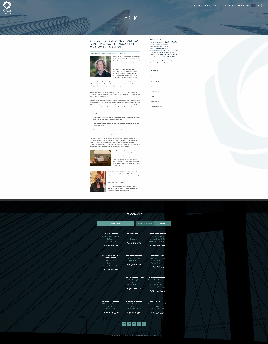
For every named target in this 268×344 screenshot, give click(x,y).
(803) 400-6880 (135, 265)
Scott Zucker (175, 61)
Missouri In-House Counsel (163, 59)
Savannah (170, 61)
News (119, 54)
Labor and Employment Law (155, 57)
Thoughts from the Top (157, 107)
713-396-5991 (158, 312)
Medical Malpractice (153, 58)
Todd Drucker (152, 65)
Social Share (123, 54)
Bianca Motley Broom (158, 44)
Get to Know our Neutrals (157, 92)
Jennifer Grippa (168, 54)
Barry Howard (152, 44)
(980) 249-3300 (112, 312)
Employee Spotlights (156, 82)
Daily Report (163, 50)
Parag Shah (161, 61)
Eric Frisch (167, 52)
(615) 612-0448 (158, 291)
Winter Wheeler (163, 65)
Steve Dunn (157, 63)
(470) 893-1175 (112, 245)
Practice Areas (217, 6)
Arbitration (206, 6)
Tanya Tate (166, 63)
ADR (151, 40)
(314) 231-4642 (112, 269)
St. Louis (152, 63)
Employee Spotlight (153, 52)
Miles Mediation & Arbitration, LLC (124, 335)
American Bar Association (156, 42)
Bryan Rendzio (165, 44)
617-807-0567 (135, 243)
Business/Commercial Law (155, 46)
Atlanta (174, 42)
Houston (152, 54)
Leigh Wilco (164, 56)
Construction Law (164, 48)
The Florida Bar (171, 63)
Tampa (162, 63)
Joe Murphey (175, 54)
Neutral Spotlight (154, 61)
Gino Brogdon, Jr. (172, 52)
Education (227, 6)
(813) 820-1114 (158, 267)
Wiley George (157, 65)
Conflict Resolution (155, 48)
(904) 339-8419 (135, 289)
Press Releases (155, 102)
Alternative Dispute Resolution (162, 40)
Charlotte (161, 46)
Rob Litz (166, 61)
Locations (246, 6)
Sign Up (162, 223)
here (128, 191)
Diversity (169, 50)
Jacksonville (157, 54)
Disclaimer (148, 335)
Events (153, 87)
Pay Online (116, 223)
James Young (162, 54)
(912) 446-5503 (135, 312)
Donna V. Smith (175, 50)
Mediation (197, 6)
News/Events (236, 6)
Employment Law (161, 52)
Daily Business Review (154, 50)
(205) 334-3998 (158, 245)
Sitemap (155, 335)
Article (116, 54)
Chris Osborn (166, 46)
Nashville (170, 58)
